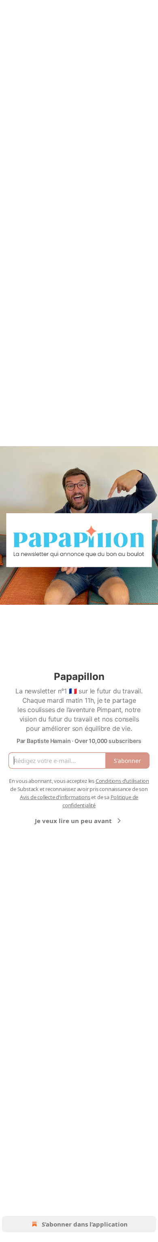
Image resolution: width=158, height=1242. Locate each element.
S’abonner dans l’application (85, 1224)
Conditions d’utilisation (122, 780)
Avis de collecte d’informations (55, 797)
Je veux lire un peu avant (73, 821)
